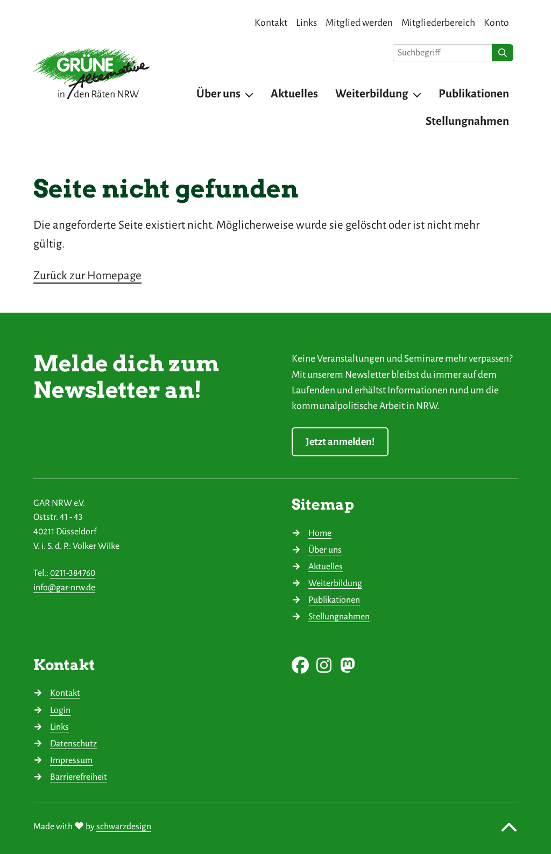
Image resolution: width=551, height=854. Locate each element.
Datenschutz (73, 744)
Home (319, 533)
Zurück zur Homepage (87, 276)
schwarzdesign (123, 826)
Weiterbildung (335, 583)
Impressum (71, 760)
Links (59, 727)
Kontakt (65, 693)
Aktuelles (325, 566)
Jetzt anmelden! (340, 441)
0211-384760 (72, 573)
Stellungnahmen (339, 617)
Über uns (325, 550)
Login (60, 710)
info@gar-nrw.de (64, 587)
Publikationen (334, 600)
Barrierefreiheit (78, 777)
